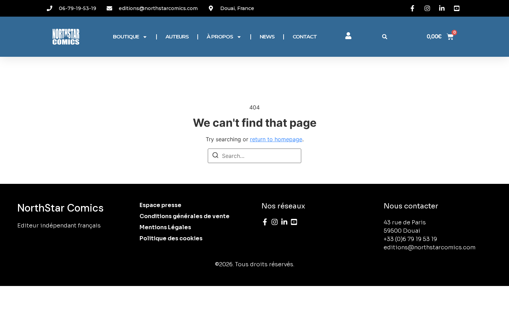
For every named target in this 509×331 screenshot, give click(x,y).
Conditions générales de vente (185, 216)
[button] (384, 37)
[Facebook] (264, 221)
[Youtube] (294, 221)
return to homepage (276, 139)
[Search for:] (254, 156)
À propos (220, 36)
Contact (305, 36)
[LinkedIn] (284, 221)
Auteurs (177, 36)
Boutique (126, 36)
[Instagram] (274, 221)
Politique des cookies (171, 238)
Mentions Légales (165, 227)
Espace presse (160, 205)
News (267, 36)
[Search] (215, 156)
